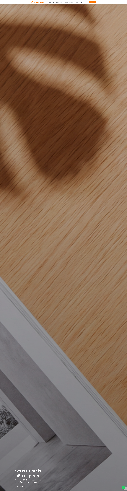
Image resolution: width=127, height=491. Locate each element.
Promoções (71, 2)
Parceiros (66, 2)
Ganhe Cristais (51, 2)
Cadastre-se (92, 2)
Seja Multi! (19, 486)
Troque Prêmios (59, 2)
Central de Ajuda (79, 2)
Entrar (85, 2)
